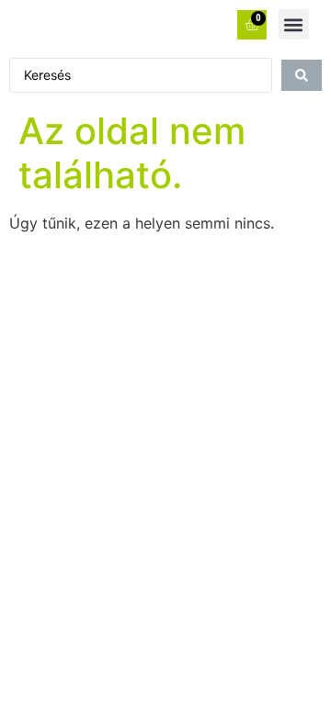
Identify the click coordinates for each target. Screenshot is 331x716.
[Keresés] (301, 75)
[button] (294, 24)
